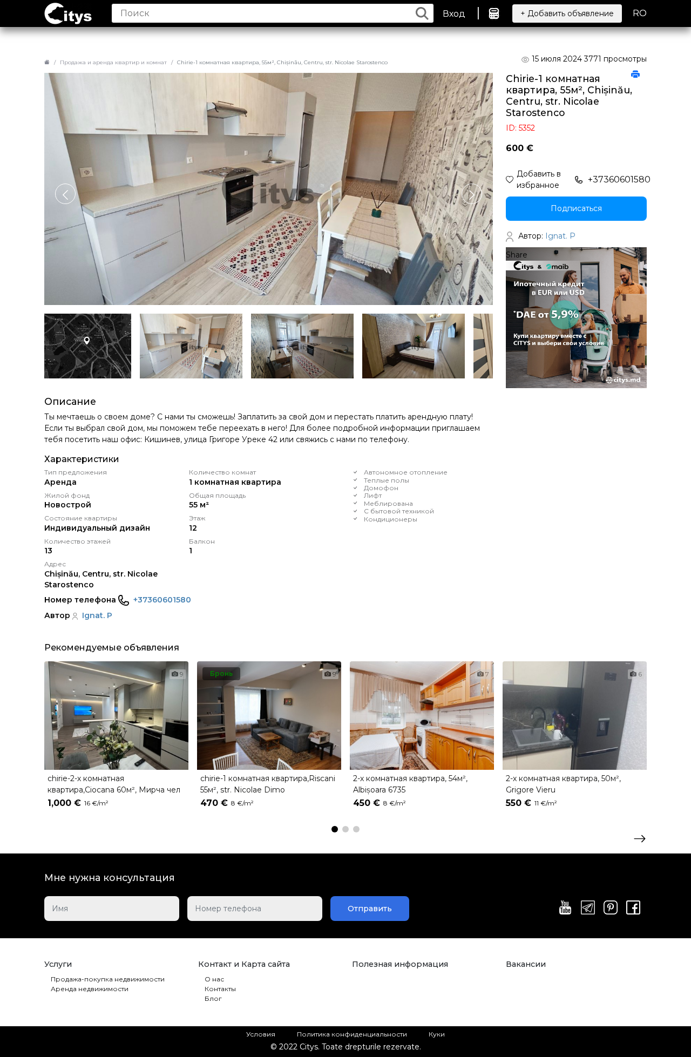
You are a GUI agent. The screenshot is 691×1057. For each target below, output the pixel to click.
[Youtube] (565, 908)
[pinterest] (610, 908)
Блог (213, 998)
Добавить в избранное (539, 179)
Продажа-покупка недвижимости (108, 979)
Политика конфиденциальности (352, 1034)
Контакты (220, 989)
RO (640, 13)
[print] (635, 75)
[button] (472, 194)
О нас (214, 979)
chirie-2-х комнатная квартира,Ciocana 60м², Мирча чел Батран (114, 785)
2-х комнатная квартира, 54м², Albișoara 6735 (410, 784)
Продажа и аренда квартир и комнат (113, 62)
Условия (260, 1034)
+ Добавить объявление (567, 13)
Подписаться (576, 208)
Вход (454, 14)
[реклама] (576, 317)
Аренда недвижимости (89, 989)
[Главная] (47, 62)
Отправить (370, 908)
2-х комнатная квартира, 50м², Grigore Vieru (563, 784)
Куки (437, 1034)
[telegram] (588, 908)
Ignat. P (97, 615)
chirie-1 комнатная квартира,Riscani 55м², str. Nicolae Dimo (267, 784)
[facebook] (633, 908)
